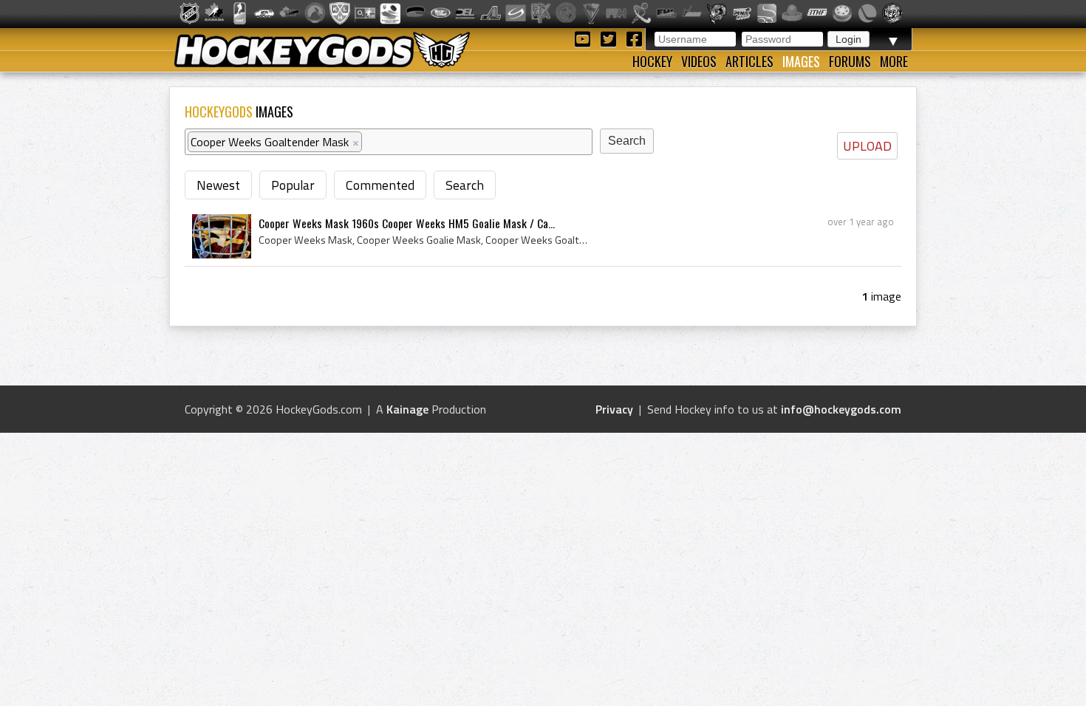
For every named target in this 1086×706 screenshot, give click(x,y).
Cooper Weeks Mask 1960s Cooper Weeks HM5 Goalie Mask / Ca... (407, 223)
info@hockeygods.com (841, 409)
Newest (218, 185)
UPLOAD (867, 146)
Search (464, 185)
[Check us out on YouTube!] (585, 38)
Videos (699, 61)
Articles (749, 61)
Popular (293, 185)
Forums (850, 61)
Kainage (407, 409)
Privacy (614, 409)
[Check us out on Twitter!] (611, 38)
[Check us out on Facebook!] (634, 38)
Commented (380, 185)
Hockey (652, 61)
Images (801, 61)
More (894, 61)
